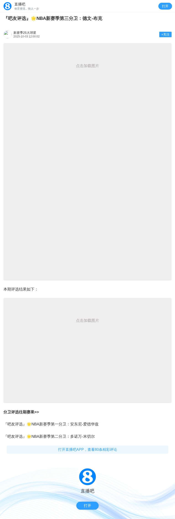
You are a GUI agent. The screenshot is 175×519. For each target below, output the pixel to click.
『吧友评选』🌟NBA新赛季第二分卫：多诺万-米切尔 (49, 436)
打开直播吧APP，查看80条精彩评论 (87, 449)
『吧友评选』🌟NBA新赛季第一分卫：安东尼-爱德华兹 (51, 424)
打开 (165, 6)
